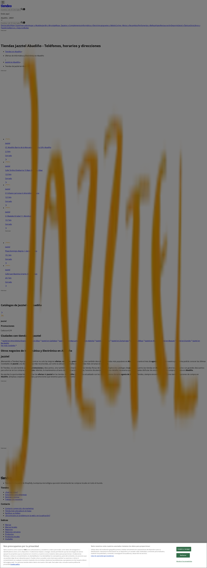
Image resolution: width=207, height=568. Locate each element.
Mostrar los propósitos (184, 561)
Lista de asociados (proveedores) (102, 556)
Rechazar (183, 555)
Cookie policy (15, 564)
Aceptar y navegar (184, 549)
